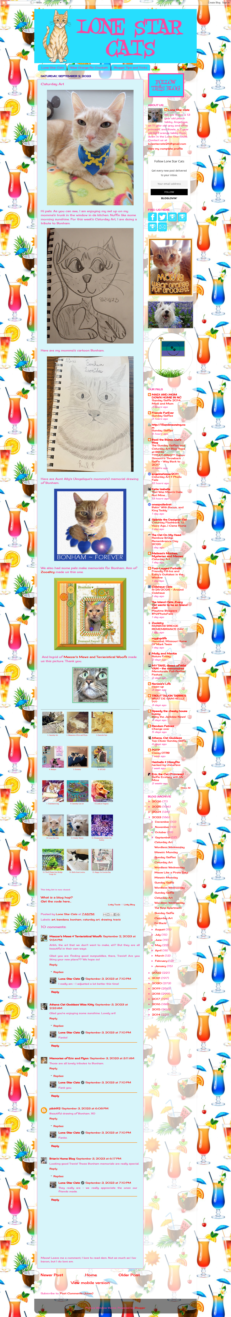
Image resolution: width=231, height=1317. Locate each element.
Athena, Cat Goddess (167, 737)
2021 (156, 977)
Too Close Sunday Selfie (169, 740)
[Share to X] (111, 914)
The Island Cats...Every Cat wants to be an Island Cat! (170, 604)
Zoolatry (158, 622)
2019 (156, 988)
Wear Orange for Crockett (89, 67)
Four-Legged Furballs (166, 568)
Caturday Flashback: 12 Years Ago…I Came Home (169, 524)
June (159, 939)
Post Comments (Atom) (76, 1293)
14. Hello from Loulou (77, 872)
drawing (106, 919)
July (158, 934)
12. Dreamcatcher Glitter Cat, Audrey (102, 839)
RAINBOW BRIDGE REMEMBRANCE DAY (168, 627)
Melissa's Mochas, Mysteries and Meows (167, 555)
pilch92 (54, 1108)
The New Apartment (168, 907)
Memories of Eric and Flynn (69, 1058)
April (158, 950)
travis (117, 919)
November (162, 826)
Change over (160, 728)
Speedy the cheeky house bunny (169, 712)
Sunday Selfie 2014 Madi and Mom (166, 402)
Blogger (140, 1307)
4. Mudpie (52, 769)
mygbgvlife (159, 638)
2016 (156, 1004)
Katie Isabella (161, 489)
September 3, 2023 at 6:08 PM (85, 1108)
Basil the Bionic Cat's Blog (166, 441)
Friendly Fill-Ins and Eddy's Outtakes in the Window (167, 574)
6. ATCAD (101, 769)
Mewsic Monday (166, 852)
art (53, 919)
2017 (156, 998)
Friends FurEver (163, 412)
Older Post (129, 1275)
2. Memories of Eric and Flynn (77, 735)
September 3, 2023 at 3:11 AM (112, 1058)
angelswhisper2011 (165, 473)
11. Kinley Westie (77, 838)
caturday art (91, 919)
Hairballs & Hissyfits (166, 761)
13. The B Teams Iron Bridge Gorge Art (52, 873)
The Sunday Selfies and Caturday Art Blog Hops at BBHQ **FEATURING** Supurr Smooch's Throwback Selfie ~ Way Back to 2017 (168, 455)
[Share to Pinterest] (118, 914)
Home (91, 1275)
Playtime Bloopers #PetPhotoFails (164, 612)
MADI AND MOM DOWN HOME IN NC (166, 396)
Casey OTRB (161, 752)
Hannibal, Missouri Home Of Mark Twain (169, 643)
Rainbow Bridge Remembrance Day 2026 (165, 541)
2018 (156, 993)
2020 (157, 983)
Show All (185, 788)
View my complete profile (165, 148)
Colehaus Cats (162, 586)
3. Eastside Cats (101, 735)
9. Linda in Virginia (101, 804)
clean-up (158, 686)
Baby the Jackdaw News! (169, 716)
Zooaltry (48, 572)
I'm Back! (160, 923)
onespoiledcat (161, 504)
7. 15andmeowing (52, 804)
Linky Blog (129, 904)
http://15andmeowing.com (168, 426)
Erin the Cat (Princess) (168, 774)
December (162, 821)
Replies (58, 971)
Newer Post (52, 1275)
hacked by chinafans (166, 764)
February (161, 960)
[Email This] (104, 914)
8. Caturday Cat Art (77, 804)
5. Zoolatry (77, 769)
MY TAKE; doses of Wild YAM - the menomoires (169, 667)
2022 (157, 972)
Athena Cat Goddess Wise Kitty (71, 1004)
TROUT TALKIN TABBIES (169, 695)
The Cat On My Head (166, 534)
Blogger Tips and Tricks (130, 67)
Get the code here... (56, 901)
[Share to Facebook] (115, 914)
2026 (157, 801)
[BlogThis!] (108, 914)
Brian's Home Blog (62, 1158)
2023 (157, 817)
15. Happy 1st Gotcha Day (101, 872)
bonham (75, 919)
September (163, 837)
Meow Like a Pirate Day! (171, 872)
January (161, 966)
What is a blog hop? (57, 897)
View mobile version (90, 1282)
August (160, 929)
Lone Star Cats (52, 67)
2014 (156, 1014)
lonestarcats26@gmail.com (167, 143)
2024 (157, 811)
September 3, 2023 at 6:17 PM (98, 1158)
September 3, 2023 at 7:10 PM (108, 978)
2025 (157, 806)
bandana (63, 919)
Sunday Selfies (162, 415)
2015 (156, 1009)
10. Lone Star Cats (52, 838)
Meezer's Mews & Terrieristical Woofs (75, 936)
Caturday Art (161, 559)
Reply (53, 964)
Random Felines (163, 725)
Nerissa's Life (161, 683)
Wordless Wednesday (169, 847)
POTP (156, 749)
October (161, 832)
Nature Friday (161, 656)
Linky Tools (114, 904)
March (160, 955)
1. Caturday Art (52, 735)
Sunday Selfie (164, 882)
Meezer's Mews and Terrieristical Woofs (95, 657)
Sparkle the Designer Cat (169, 519)
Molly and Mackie (164, 653)
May (158, 945)
